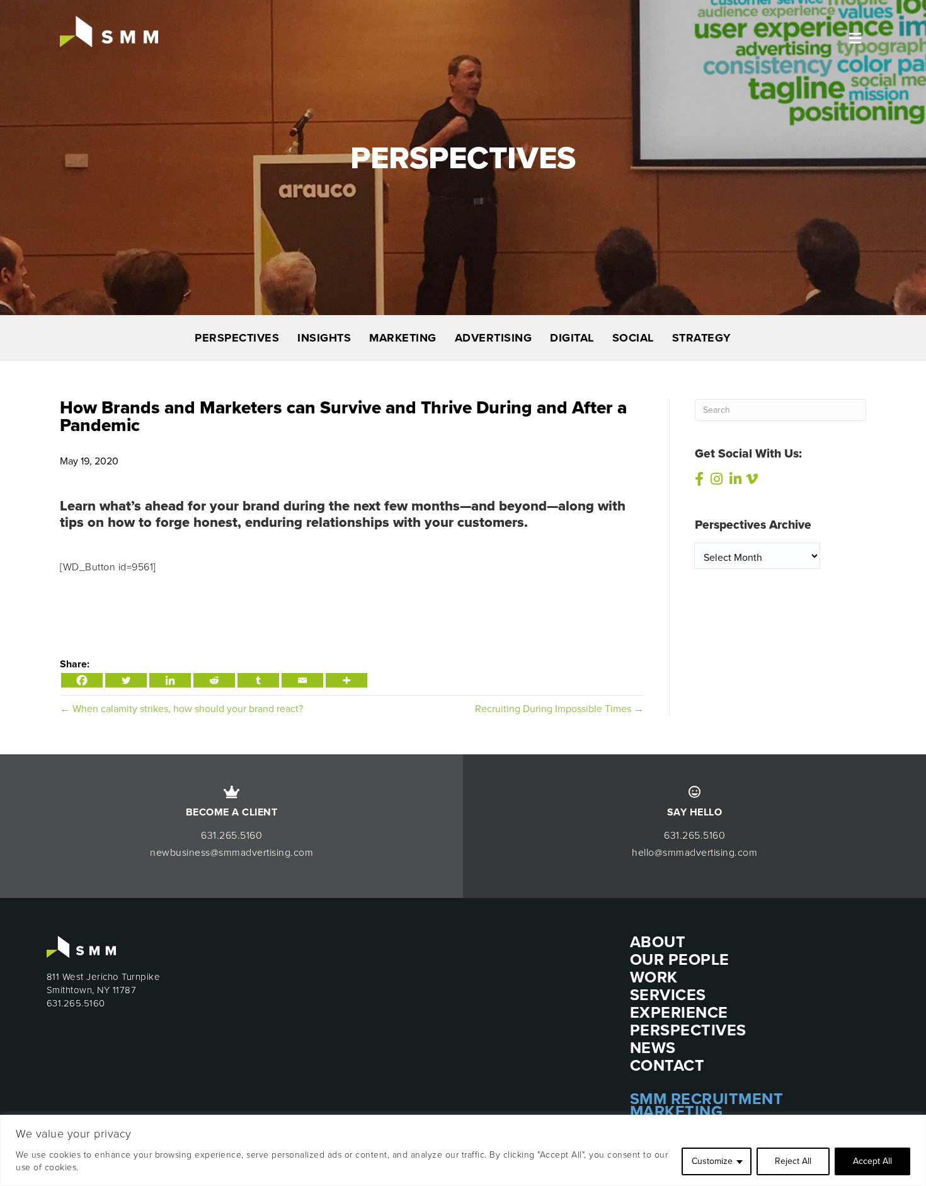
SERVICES (668, 994)
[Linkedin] (170, 680)
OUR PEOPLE (679, 959)
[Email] (302, 680)
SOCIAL (633, 338)
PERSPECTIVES (237, 338)
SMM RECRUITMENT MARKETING (707, 1105)
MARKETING (403, 338)
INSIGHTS (324, 338)
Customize (712, 1161)
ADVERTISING (493, 338)
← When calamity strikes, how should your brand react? (181, 708)
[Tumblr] (258, 680)
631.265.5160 (231, 835)
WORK (654, 977)
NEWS (653, 1047)
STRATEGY (701, 338)
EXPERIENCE (679, 1012)
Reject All (793, 1161)
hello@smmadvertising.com (694, 852)
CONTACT (667, 1065)
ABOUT (658, 941)
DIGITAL (572, 338)
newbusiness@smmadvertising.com (231, 852)
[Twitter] (126, 680)
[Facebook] (82, 680)
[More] (346, 680)
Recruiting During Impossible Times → (559, 708)
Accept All (872, 1161)
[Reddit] (214, 680)
